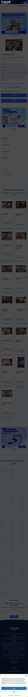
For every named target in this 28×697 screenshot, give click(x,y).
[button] (26, 675)
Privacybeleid (16, 695)
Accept (14, 688)
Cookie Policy (10, 695)
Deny (14, 692)
